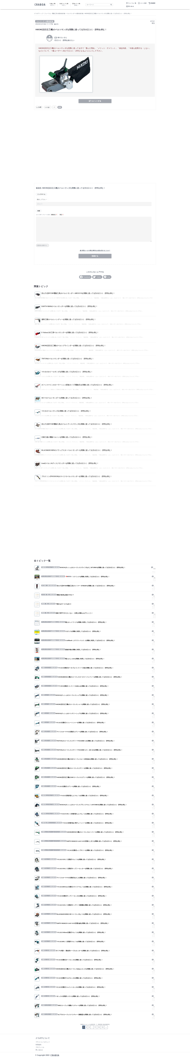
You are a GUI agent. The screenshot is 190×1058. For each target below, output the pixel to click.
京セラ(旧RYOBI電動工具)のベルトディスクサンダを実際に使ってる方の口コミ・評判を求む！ (76, 424)
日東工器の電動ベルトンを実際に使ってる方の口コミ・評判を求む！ (67, 437)
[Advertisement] (95, 128)
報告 (153, 23)
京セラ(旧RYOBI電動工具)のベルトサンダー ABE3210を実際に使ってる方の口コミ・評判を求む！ (78, 293)
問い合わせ (131, 6)
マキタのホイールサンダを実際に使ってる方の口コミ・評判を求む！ (67, 372)
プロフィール (40, 1047)
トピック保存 (143, 3)
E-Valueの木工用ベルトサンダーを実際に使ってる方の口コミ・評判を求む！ (70, 333)
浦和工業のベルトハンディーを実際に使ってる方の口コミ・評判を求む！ (68, 319)
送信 (100, 256)
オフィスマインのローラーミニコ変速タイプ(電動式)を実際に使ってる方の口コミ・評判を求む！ (77, 385)
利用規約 (38, 1044)
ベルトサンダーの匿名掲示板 (74, 13)
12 (99, 1027)
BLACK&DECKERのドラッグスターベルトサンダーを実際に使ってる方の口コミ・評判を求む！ (76, 450)
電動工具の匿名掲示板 (58, 13)
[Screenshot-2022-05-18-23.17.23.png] (66, 74)
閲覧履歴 (153, 3)
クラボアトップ (38, 13)
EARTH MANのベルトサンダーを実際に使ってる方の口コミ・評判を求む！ (69, 306)
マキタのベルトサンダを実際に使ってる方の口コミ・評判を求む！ (66, 411)
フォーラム (47, 13)
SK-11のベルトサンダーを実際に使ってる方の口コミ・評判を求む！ (66, 398)
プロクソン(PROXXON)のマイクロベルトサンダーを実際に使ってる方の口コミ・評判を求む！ (76, 476)
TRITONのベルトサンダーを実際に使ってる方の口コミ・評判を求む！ (67, 359)
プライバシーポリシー (43, 1042)
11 (95, 1027)
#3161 (152, 21)
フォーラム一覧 (132, 3)
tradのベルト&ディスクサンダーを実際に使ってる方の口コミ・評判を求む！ (70, 463)
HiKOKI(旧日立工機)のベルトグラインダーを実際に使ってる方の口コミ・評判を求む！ (73, 346)
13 (102, 1027)
